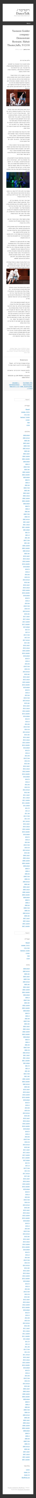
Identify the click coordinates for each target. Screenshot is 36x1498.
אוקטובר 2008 (26, 892)
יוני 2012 (27, 782)
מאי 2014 (27, 724)
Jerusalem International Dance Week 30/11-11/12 (14, 384)
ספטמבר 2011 (26, 803)
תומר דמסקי (27, 352)
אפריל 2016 (27, 666)
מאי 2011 (27, 813)
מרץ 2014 (27, 729)
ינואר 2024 (27, 469)
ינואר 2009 (27, 884)
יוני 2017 (27, 632)
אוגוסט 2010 (26, 834)
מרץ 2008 (27, 910)
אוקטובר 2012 (26, 771)
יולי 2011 (27, 808)
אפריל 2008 (27, 908)
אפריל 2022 (27, 514)
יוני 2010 (27, 839)
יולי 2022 (27, 506)
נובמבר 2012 (26, 769)
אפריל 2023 (27, 488)
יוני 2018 (27, 601)
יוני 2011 (27, 811)
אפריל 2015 (27, 698)
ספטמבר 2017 (26, 624)
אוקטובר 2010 (26, 829)
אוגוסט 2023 (26, 477)
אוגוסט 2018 (26, 595)
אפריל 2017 (27, 635)
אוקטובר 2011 (26, 800)
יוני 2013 (27, 753)
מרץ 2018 (27, 608)
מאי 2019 (27, 574)
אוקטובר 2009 (26, 860)
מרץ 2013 (27, 761)
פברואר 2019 (26, 580)
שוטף (28, 422)
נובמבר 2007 (26, 921)
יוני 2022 (27, 509)
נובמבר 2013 (26, 740)
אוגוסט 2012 (26, 776)
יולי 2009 (27, 868)
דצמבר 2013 (26, 737)
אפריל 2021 (27, 540)
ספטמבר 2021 (26, 527)
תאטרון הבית (10, 351)
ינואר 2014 (27, 734)
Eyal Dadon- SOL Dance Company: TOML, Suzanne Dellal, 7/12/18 (26, 385)
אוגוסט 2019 (26, 566)
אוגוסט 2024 (26, 461)
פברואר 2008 (26, 913)
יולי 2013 (27, 750)
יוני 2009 (27, 871)
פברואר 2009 (26, 881)
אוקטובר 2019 (26, 561)
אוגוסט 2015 (26, 687)
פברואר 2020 (26, 551)
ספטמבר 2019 (26, 564)
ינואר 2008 (27, 916)
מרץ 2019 (27, 577)
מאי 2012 (27, 784)
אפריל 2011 (27, 816)
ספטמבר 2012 (26, 774)
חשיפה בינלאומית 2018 (24, 351)
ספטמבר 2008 (26, 895)
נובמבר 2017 (26, 619)
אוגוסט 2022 (26, 503)
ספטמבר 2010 (26, 832)
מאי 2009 (27, 874)
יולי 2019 (27, 569)
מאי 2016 (27, 664)
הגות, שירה (27, 414)
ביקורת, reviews (25, 412)
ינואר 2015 (27, 703)
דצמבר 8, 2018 (19, 49)
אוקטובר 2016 (26, 650)
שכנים (28, 425)
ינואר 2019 (27, 582)
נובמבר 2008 (26, 889)
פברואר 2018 (26, 611)
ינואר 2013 (27, 763)
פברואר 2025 (26, 448)
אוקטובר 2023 (26, 472)
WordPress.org (26, 1477)
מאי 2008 (27, 905)
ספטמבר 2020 (26, 548)
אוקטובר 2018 (26, 590)
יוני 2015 (27, 692)
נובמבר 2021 (26, 524)
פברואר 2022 (26, 519)
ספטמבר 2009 (26, 863)
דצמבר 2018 (26, 585)
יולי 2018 (27, 598)
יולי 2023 (27, 480)
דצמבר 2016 (26, 645)
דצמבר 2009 (26, 855)
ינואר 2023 (27, 490)
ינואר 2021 (27, 543)
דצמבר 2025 (26, 443)
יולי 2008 (27, 900)
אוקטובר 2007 (26, 923)
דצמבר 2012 (26, 766)
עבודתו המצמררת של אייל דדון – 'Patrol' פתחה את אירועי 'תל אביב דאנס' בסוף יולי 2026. (19, 365)
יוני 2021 (27, 535)
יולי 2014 (27, 719)
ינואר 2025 (27, 451)
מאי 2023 (27, 485)
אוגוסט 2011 (26, 805)
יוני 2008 (27, 902)
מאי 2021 (27, 537)
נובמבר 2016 (26, 648)
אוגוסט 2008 (26, 897)
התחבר (28, 1470)
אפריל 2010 (27, 845)
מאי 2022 (27, 511)
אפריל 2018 (27, 606)
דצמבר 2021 (26, 522)
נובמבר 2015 (26, 679)
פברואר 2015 (26, 700)
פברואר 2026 (26, 438)
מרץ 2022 (27, 516)
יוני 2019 (27, 572)
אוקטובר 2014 (26, 711)
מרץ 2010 (27, 847)
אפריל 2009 (27, 876)
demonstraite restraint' (15, 349)
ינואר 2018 (27, 614)
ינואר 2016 (27, 674)
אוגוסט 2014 (26, 716)
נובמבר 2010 (26, 826)
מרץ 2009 (27, 879)
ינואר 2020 (27, 553)
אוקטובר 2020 (26, 545)
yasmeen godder (25, 349)
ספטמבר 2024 (26, 459)
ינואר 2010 (27, 853)
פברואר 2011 (26, 821)
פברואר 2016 (26, 671)
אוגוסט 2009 (26, 866)
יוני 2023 (27, 482)
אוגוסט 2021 (26, 530)
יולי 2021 (27, 532)
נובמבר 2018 (26, 587)
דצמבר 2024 (26, 453)
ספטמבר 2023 (26, 474)
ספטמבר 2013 (26, 745)
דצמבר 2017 (26, 616)
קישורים (28, 420)
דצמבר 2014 (26, 706)
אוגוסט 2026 (26, 435)
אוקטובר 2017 (26, 622)
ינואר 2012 (27, 792)
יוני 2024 (27, 464)
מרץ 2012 (27, 787)
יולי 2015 (27, 690)
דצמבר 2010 (26, 824)
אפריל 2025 (27, 446)
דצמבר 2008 (26, 887)
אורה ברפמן (27, 49)
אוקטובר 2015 (26, 682)
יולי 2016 (27, 658)
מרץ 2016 (27, 669)
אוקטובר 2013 (26, 742)
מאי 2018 (27, 603)
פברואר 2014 (26, 732)
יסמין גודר (15, 351)
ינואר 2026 (27, 440)
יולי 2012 (27, 779)
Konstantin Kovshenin (24, 1489)
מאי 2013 (27, 755)
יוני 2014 (27, 721)
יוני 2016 (27, 661)
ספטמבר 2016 (26, 653)
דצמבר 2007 (26, 918)
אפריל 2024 (27, 467)
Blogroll (28, 409)
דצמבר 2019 (26, 556)
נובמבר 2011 (26, 797)
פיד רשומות (27, 1472)
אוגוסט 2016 (26, 656)
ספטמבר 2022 (26, 501)
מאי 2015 (27, 695)
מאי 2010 (27, 842)
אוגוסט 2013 (26, 748)
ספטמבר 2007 (26, 926)
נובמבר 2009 (26, 858)
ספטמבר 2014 (26, 713)
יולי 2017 (27, 629)
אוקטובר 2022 (26, 498)
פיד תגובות (27, 1475)
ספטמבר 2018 (26, 593)
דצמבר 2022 (26, 493)
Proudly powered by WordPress (16, 1488)
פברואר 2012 (26, 790)
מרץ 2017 (27, 637)
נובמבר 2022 (26, 495)
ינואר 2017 (27, 643)
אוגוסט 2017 (26, 627)
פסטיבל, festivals (25, 417)
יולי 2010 (27, 837)
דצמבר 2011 (26, 795)
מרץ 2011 (27, 818)
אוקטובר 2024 (26, 456)
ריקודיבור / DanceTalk (23, 11)
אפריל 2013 (27, 758)
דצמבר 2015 (26, 677)
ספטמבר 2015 (26, 685)
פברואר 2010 (26, 850)
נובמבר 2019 (26, 558)
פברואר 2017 (26, 640)
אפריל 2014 (27, 727)
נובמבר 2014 (26, 708)
